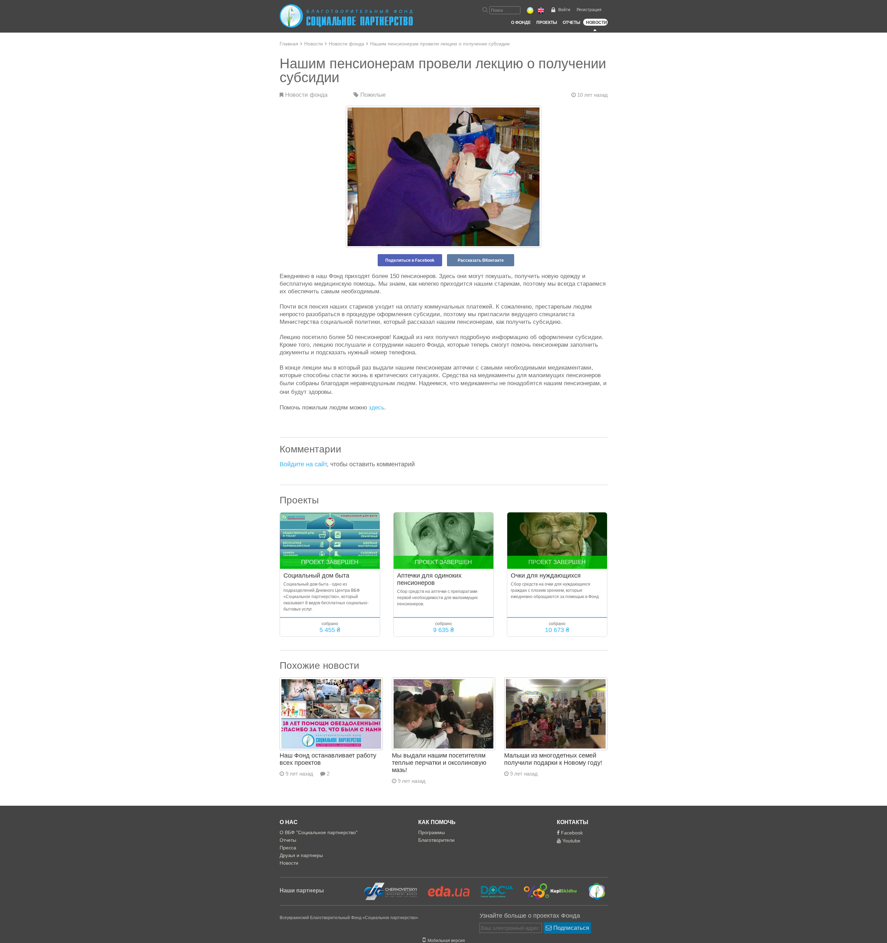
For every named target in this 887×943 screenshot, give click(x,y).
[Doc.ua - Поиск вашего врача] (492, 891)
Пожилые (372, 95)
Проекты (546, 22)
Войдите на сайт (303, 464)
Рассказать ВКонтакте (481, 260)
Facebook (571, 833)
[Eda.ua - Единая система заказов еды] (445, 891)
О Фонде (521, 22)
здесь (376, 407)
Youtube (570, 840)
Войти (564, 9)
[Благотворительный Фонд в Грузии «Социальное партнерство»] (592, 891)
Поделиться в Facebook (409, 260)
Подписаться (570, 928)
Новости (596, 22)
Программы (431, 832)
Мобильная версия (445, 940)
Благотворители (436, 840)
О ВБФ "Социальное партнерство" (319, 832)
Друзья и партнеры (301, 855)
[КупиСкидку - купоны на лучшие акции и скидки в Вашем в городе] (546, 891)
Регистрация (589, 9)
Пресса (288, 847)
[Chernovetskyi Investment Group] (390, 891)
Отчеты (571, 22)
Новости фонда (346, 43)
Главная (289, 43)
